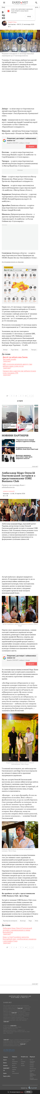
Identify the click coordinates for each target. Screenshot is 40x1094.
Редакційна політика (32, 1062)
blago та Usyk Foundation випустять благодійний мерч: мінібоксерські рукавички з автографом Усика (19, 939)
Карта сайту (6, 1076)
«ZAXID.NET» (13, 1025)
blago (30, 921)
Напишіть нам (33, 1068)
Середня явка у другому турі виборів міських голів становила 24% (19, 372)
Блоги (5, 1063)
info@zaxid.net (21, 1030)
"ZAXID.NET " (20, 1008)
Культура (23, 921)
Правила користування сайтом (33, 1075)
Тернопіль (14, 1063)
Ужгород (33, 350)
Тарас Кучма (14, 350)
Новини (5, 1057)
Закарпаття (14, 1067)
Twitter (22, 1063)
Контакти (32, 1066)
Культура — (6, 493)
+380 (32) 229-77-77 (13, 1028)
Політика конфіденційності (34, 1078)
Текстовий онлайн (15, 358)
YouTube (23, 1065)
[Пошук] (36, 3)
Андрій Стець (12, 22)
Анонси (5, 1065)
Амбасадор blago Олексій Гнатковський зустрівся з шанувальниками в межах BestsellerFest (17, 930)
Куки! (21, 1092)
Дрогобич (25, 350)
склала (8, 336)
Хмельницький (15, 1073)
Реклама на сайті (32, 1071)
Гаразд (29, 16)
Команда (32, 1064)
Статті (5, 1060)
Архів (4, 1073)
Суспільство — (12, 24)
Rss (22, 1059)
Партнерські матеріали (10, 921)
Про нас (31, 1059)
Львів (13, 1059)
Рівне (13, 1071)
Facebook (23, 1061)
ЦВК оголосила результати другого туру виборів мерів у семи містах (17, 365)
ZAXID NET (20, 2)
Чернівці (14, 1069)
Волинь (13, 1065)
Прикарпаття (15, 1061)
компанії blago (16, 524)
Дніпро (5, 350)
